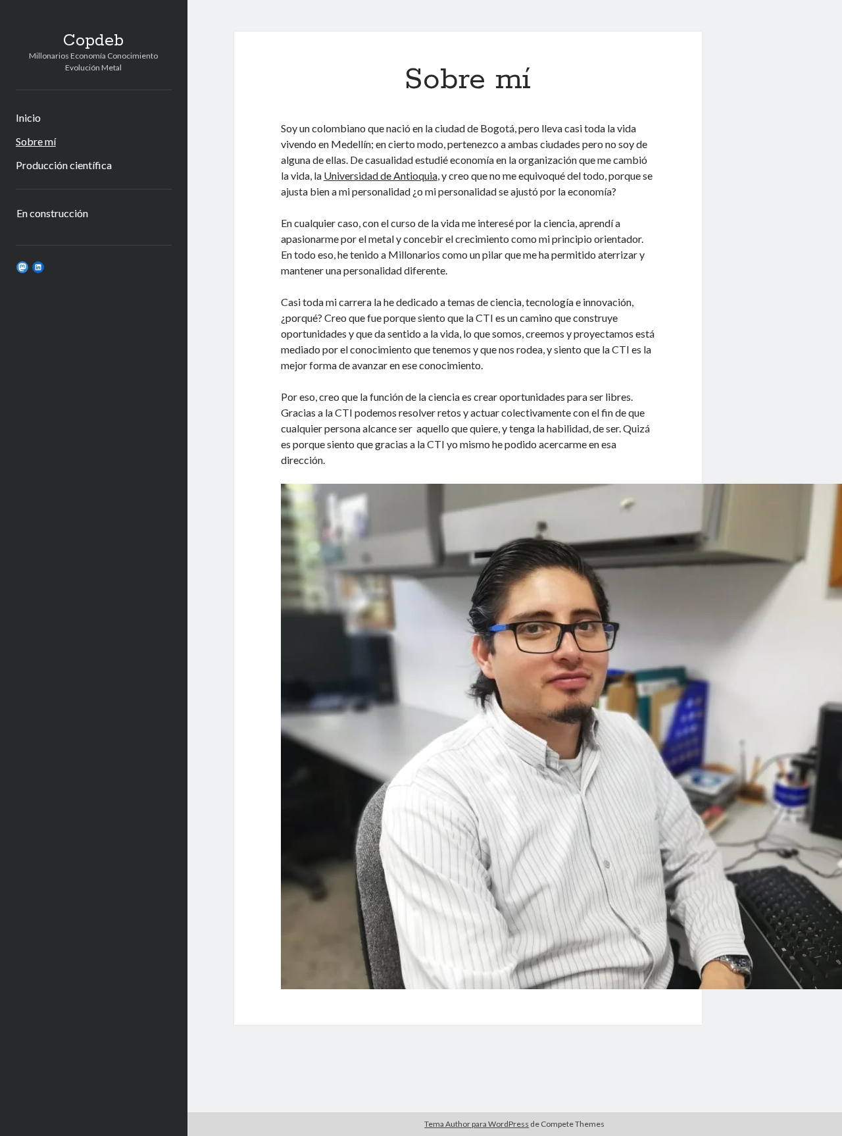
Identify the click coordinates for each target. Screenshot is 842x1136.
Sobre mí (36, 141)
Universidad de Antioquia (380, 175)
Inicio (28, 117)
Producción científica (64, 165)
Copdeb (93, 40)
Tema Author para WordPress (476, 1124)
